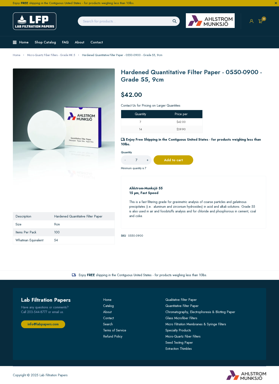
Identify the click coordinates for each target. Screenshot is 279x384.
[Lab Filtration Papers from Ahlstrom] (34, 21)
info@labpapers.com (43, 324)
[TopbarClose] (276, 3)
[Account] (251, 21)
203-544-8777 (37, 312)
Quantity (126, 152)
